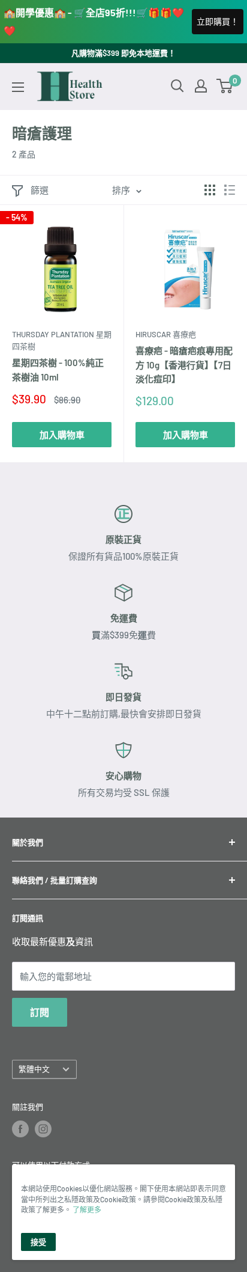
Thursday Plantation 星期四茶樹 (62, 340)
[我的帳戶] (201, 86)
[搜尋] (177, 86)
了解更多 (87, 1209)
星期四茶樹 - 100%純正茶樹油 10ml (58, 369)
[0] (225, 86)
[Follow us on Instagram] (43, 1129)
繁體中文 (34, 1069)
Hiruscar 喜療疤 (165, 334)
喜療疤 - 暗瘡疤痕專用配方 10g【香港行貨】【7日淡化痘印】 (184, 364)
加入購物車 (62, 434)
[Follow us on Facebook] (20, 1129)
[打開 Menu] (18, 87)
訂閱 (39, 1012)
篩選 (40, 190)
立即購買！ (218, 21)
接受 (38, 1242)
